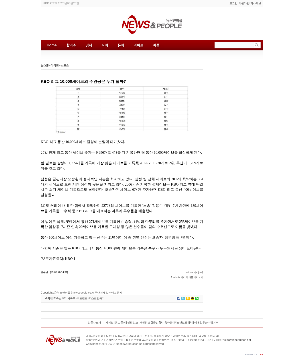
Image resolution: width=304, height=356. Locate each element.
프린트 (83, 298)
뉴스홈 (45, 65)
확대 (50, 298)
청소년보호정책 (183, 322)
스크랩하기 (98, 298)
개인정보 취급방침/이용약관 (156, 322)
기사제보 (255, 3)
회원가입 (244, 3)
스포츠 (65, 65)
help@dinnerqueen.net (237, 340)
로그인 (233, 3)
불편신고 (132, 322)
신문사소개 (94, 322)
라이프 (55, 65)
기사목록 (70, 298)
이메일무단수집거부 (206, 322)
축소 (58, 298)
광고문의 (120, 322)
